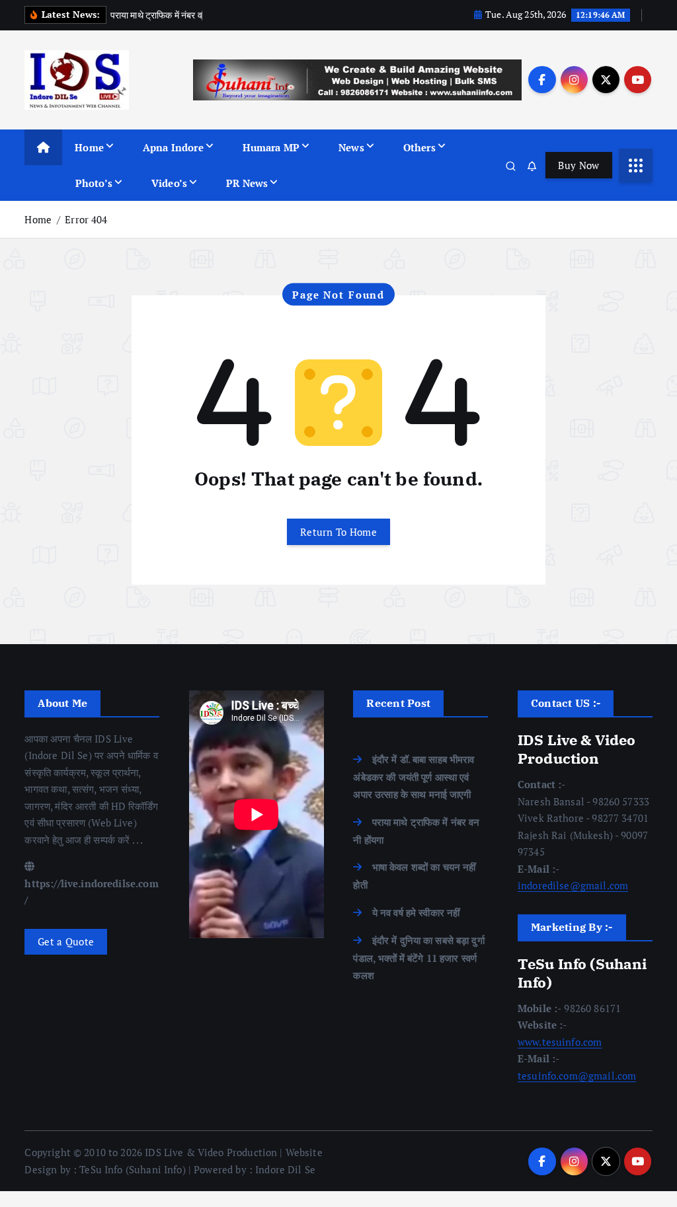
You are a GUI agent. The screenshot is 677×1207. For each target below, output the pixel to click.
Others (419, 147)
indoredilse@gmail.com (573, 885)
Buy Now (578, 165)
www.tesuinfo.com (560, 1041)
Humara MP (271, 147)
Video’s (169, 183)
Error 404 (86, 219)
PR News (247, 183)
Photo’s (93, 183)
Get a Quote (66, 941)
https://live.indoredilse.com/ (91, 891)
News (351, 147)
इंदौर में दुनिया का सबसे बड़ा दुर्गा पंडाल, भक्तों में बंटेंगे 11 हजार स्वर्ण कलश (418, 957)
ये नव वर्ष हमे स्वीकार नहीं (415, 912)
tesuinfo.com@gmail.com (577, 1075)
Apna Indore (173, 147)
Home (89, 147)
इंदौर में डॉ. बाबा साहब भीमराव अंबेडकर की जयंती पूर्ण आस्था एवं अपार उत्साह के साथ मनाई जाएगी (413, 776)
